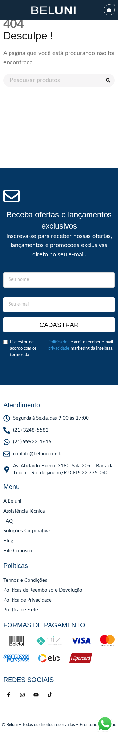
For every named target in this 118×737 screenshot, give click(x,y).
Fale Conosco (17, 550)
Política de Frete (20, 610)
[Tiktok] (50, 695)
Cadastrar (59, 324)
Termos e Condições (25, 580)
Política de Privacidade (27, 600)
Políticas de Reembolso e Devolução (42, 590)
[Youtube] (36, 695)
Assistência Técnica (24, 511)
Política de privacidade (58, 345)
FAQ (8, 521)
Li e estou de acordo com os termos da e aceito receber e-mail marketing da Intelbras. (61, 348)
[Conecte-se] (5, 731)
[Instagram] (22, 695)
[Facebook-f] (8, 695)
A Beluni (12, 501)
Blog (8, 540)
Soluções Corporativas (27, 530)
